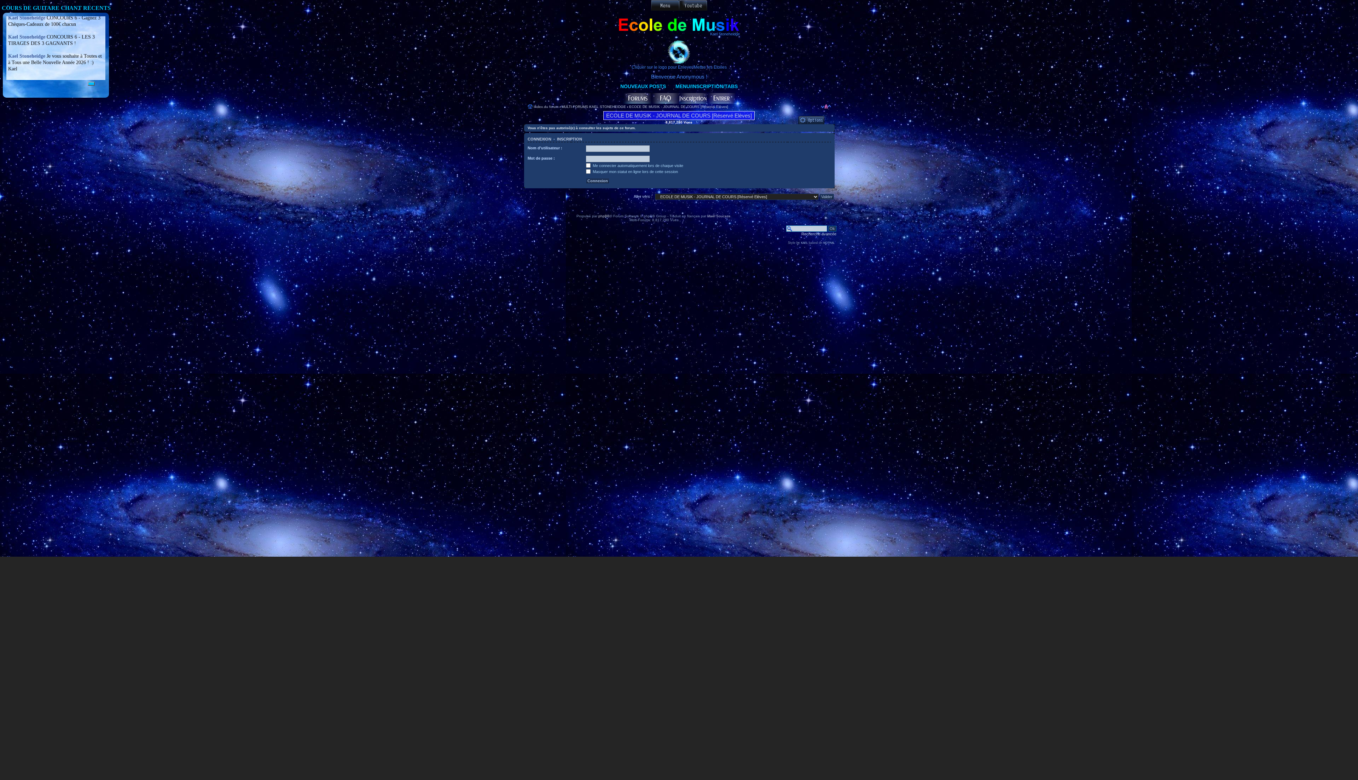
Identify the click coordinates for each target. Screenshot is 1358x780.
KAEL (804, 243)
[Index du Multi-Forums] (637, 98)
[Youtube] (693, 5)
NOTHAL (829, 243)
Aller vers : (643, 196)
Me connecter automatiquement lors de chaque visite (637, 166)
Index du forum (546, 107)
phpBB (604, 216)
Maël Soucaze (719, 216)
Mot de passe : (541, 158)
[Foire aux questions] (665, 98)
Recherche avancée (818, 234)
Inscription (569, 139)
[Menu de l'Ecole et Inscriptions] (665, 5)
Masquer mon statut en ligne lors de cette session (635, 172)
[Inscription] (693, 98)
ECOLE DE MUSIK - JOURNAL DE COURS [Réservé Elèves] (678, 107)
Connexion (539, 139)
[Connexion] (721, 98)
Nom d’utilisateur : (545, 148)
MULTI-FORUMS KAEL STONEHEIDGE (594, 107)
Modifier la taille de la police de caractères (826, 106)
